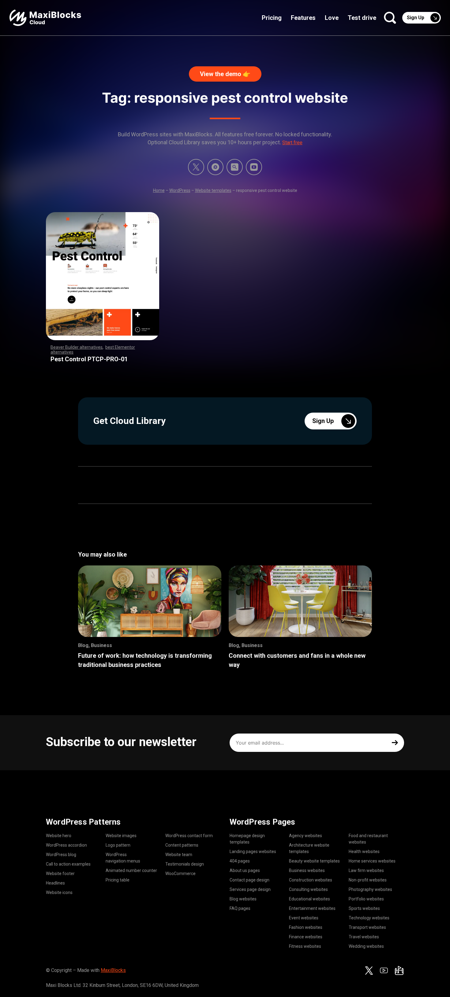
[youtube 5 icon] (254, 167)
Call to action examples (68, 864)
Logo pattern (118, 845)
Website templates (213, 190)
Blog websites (243, 898)
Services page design (250, 889)
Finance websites (305, 936)
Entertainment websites (312, 908)
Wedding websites (366, 946)
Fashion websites (305, 927)
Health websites (364, 851)
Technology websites (369, 917)
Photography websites (370, 889)
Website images (121, 835)
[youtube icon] (384, 970)
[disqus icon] (215, 167)
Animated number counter (131, 870)
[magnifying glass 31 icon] (235, 167)
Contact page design (249, 879)
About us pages (245, 870)
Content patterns (181, 845)
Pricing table (117, 879)
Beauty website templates (314, 861)
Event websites (303, 917)
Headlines (55, 883)
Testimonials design (184, 864)
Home (159, 190)
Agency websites (305, 835)
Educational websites (309, 898)
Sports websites (364, 908)
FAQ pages (240, 908)
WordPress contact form (189, 835)
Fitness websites (305, 946)
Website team (178, 854)
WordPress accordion (66, 845)
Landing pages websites (253, 851)
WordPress (179, 190)
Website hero (58, 835)
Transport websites (367, 927)
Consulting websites (308, 889)
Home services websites (372, 861)
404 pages (240, 861)
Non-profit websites (368, 879)
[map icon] (399, 970)
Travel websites (364, 936)
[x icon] (196, 167)
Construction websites (310, 879)
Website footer (60, 873)
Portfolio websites (366, 898)
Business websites (307, 870)
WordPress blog (61, 854)
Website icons (59, 892)
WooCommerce (180, 873)
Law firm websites (366, 870)
